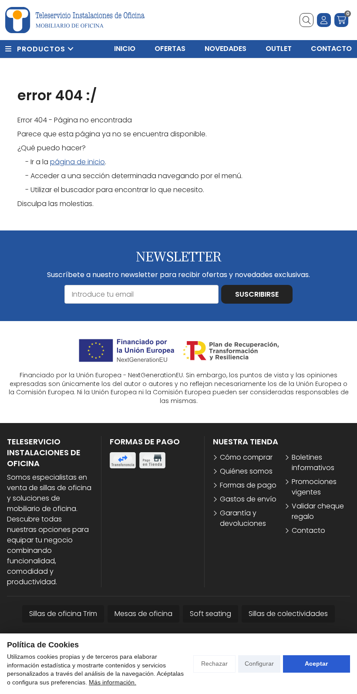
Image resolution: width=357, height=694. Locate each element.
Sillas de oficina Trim (63, 614)
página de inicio (77, 162)
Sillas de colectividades (288, 614)
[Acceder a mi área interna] (324, 20)
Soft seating (210, 614)
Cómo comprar (246, 457)
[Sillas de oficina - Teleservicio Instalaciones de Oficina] (75, 20)
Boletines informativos (313, 462)
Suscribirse (257, 294)
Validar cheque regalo (318, 511)
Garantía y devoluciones (243, 518)
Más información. (112, 682)
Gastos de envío (248, 499)
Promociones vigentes (314, 487)
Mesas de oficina (143, 614)
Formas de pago (248, 485)
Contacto (308, 530)
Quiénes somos (246, 471)
